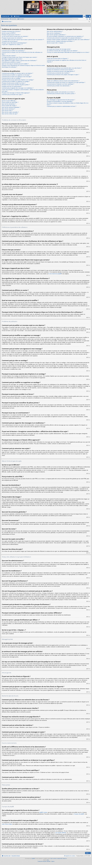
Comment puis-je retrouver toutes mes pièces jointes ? (61, 93)
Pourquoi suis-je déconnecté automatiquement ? (14, 43)
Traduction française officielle (44, 861)
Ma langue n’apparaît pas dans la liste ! (12, 59)
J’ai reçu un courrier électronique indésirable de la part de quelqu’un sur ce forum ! (68, 52)
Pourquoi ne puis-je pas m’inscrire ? (11, 34)
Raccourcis (12, 17)
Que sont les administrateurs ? (55, 31)
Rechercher (5, 19)
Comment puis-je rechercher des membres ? (58, 73)
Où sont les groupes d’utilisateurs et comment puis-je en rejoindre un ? (65, 36)
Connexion (13, 19)
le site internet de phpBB (55, 273)
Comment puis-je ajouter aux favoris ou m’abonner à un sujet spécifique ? (66, 82)
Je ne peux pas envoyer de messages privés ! (59, 49)
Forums (17, 16)
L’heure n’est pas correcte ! (9, 55)
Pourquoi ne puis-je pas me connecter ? (12, 38)
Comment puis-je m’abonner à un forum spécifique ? (60, 84)
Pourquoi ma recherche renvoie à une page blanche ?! (61, 71)
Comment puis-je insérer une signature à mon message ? (17, 76)
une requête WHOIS (60, 832)
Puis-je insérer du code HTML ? (10, 102)
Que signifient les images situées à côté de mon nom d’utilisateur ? (19, 60)
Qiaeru (52, 861)
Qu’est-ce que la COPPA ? (9, 33)
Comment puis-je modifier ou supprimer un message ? (16, 75)
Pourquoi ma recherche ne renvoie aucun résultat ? (60, 69)
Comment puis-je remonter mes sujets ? (12, 94)
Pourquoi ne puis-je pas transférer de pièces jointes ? (16, 84)
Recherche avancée (89, 19)
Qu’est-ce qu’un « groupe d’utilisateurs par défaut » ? (60, 41)
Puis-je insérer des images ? (9, 105)
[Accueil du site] (46, 7)
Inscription (21, 19)
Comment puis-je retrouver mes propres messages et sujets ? (63, 74)
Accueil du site (5, 16)
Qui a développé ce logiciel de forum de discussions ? (61, 99)
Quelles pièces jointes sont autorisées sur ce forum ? (61, 92)
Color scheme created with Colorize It (58, 858)
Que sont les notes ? (7, 110)
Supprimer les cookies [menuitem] (70, 855)
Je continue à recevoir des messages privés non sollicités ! (62, 50)
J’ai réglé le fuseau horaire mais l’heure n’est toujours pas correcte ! (19, 57)
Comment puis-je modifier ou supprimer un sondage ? (16, 81)
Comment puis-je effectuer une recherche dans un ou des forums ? (64, 68)
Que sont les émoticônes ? (9, 104)
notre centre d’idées (7, 824)
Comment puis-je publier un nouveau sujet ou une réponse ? (17, 73)
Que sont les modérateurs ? (54, 33)
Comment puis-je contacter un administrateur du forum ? (61, 106)
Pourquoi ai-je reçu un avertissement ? (12, 86)
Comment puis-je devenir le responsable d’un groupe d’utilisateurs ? (64, 38)
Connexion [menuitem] (87, 17)
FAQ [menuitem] (85, 17)
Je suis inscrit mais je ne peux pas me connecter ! (15, 36)
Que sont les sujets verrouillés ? (10, 112)
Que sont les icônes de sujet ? (10, 113)
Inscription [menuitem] (90, 17)
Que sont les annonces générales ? (11, 107)
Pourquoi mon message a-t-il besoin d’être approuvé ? (16, 93)
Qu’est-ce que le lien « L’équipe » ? (56, 43)
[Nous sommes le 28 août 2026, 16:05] (89, 21)
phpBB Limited (43, 812)
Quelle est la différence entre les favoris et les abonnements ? (63, 80)
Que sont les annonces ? (8, 109)
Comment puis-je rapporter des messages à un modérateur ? (17, 88)
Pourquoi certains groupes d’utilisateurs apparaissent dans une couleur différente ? (68, 39)
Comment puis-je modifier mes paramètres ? (13, 50)
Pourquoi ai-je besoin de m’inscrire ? (11, 31)
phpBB (33, 858)
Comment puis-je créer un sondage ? (11, 78)
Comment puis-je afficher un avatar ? (11, 62)
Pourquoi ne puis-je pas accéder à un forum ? (14, 83)
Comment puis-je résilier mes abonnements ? (58, 85)
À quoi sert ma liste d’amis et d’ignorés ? (57, 58)
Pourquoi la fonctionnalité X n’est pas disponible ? (60, 101)
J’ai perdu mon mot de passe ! (10, 41)
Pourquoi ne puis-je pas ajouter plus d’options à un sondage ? (18, 80)
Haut (89, 132)
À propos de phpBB (79, 814)
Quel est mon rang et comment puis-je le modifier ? (15, 64)
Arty (48, 860)
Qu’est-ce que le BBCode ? (9, 100)
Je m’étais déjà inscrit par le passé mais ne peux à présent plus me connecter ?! (23, 39)
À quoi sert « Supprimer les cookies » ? (12, 44)
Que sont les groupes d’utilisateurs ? (56, 34)
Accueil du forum (7, 21)
